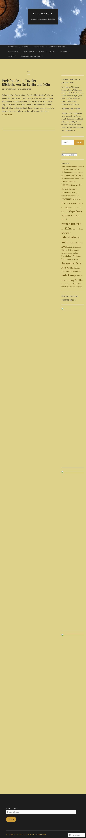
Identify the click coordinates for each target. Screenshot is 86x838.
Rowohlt (74, 263)
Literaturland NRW (57, 47)
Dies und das (29, 52)
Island (62, 208)
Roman (65, 263)
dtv (80, 184)
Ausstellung (72, 166)
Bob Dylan (80, 172)
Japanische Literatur (76, 208)
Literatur (65, 232)
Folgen (11, 819)
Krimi (64, 219)
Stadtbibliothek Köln (73, 271)
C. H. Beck (78, 175)
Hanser (65, 203)
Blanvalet (75, 172)
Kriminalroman (71, 224)
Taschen (79, 276)
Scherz (79, 268)
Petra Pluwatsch (74, 256)
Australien (65, 169)
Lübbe (69, 247)
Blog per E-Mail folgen (12, 808)
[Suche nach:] (72, 142)
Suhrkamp (68, 275)
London (81, 243)
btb (62, 176)
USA (62, 287)
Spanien (63, 271)
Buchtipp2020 (69, 175)
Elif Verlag (74, 193)
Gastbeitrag (13, 52)
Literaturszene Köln (73, 243)
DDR (74, 181)
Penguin (64, 256)
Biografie (69, 172)
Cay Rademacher (65, 178)
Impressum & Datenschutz (31, 56)
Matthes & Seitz (67, 250)
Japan (68, 207)
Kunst (62, 229)
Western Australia (76, 287)
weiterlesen (7, 114)
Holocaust (79, 203)
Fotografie (64, 196)
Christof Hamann (74, 178)
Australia (81, 167)
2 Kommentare (24, 89)
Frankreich (66, 198)
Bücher (25, 47)
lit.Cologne (79, 229)
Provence (70, 259)
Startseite (13, 47)
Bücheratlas (43, 13)
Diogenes (66, 184)
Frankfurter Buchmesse (73, 195)
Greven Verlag (77, 199)
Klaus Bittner (75, 216)
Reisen (41, 52)
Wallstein (66, 287)
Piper (63, 259)
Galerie (52, 52)
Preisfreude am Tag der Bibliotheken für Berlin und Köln (26, 82)
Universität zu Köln (66, 284)
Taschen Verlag (67, 280)
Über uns (63, 52)
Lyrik (64, 246)
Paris (77, 253)
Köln (68, 228)
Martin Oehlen (76, 247)
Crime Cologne (67, 181)
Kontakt (12, 56)
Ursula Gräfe (77, 284)
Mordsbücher (38, 47)
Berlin (71, 169)
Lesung (73, 229)
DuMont (65, 188)
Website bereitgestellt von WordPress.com (26, 834)
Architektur (64, 166)
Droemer (75, 185)
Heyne (73, 203)
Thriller (78, 280)
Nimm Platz (71, 253)
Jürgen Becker (64, 212)
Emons (80, 193)
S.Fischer (73, 268)
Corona (81, 178)
